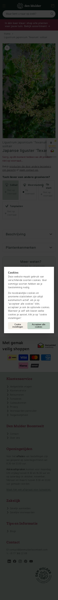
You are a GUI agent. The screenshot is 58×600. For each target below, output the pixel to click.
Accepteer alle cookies (38, 325)
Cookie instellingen (17, 325)
